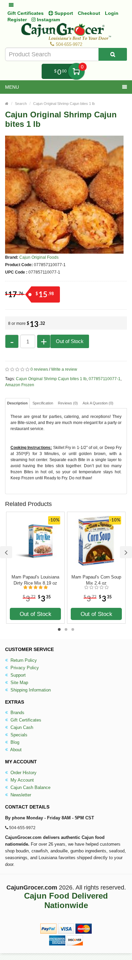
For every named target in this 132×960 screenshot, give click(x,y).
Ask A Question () (98, 403)
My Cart (76, 71)
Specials (18, 734)
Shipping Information (30, 690)
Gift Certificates (25, 13)
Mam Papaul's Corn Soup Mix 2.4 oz (96, 580)
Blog (14, 742)
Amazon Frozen (19, 385)
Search (21, 104)
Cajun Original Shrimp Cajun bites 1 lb (64, 104)
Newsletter (20, 794)
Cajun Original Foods (39, 257)
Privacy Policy (24, 667)
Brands (16, 712)
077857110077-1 (104, 378)
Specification (42, 403)
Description (17, 403)
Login (111, 13)
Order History (23, 772)
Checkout (89, 13)
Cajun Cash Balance (29, 787)
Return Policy (23, 660)
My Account (21, 780)
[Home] (6, 104)
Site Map (18, 682)
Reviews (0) (68, 403)
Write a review (64, 369)
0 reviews (39, 369)
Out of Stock (70, 341)
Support (17, 675)
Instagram (48, 19)
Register (17, 19)
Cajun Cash (21, 727)
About (15, 749)
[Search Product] (112, 54)
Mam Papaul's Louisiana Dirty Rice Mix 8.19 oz (35, 580)
